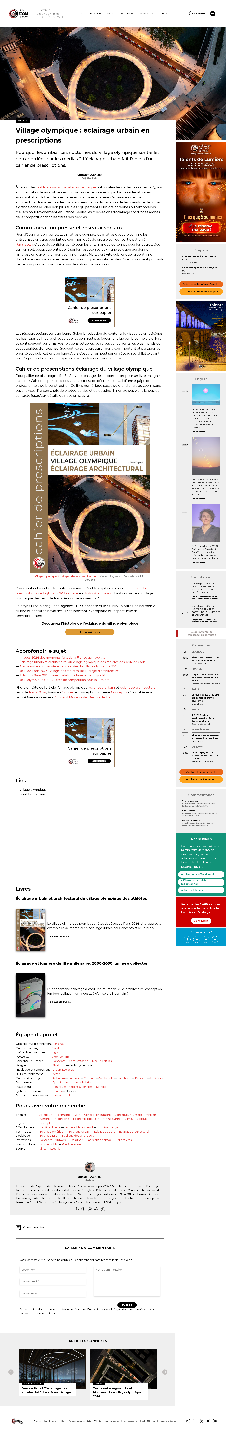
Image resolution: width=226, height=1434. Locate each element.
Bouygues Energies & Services (72, 1086)
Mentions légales (112, 1421)
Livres (110, 13)
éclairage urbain (102, 687)
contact (163, 13)
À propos (37, 1421)
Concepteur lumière (128, 1114)
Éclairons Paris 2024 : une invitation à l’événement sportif (62, 675)
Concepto (119, 692)
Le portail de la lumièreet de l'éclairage (50, 14)
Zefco (56, 1074)
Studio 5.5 (58, 1065)
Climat (129, 1118)
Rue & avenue (71, 1144)
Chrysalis (89, 1078)
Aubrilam (58, 1078)
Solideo (68, 692)
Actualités (76, 13)
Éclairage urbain (79, 1131)
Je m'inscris (201, 920)
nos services (127, 13)
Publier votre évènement (201, 779)
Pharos (57, 1091)
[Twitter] (90, 1209)
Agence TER (60, 1056)
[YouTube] (96, 1209)
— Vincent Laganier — (89, 174)
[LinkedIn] (103, 1209)
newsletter (146, 13)
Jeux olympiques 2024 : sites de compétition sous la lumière (64, 680)
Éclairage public (104, 1131)
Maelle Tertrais (102, 1061)
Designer (77, 1140)
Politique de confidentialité (80, 1421)
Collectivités (124, 1140)
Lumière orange (107, 1127)
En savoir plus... (60, 936)
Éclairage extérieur (52, 1131)
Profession (95, 13)
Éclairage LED (48, 1135)
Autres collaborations (194, 890)
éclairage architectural (138, 687)
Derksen (140, 1078)
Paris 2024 (24, 244)
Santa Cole (106, 1078)
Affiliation (98, 1421)
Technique (63, 1114)
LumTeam (124, 1078)
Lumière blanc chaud (79, 1127)
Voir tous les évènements (201, 772)
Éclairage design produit (78, 1135)
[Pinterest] (77, 1209)
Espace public (48, 1144)
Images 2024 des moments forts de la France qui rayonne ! (63, 657)
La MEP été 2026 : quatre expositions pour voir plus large (205, 698)
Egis (55, 1052)
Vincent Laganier (50, 1148)
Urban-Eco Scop (63, 1069)
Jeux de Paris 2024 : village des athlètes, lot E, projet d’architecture (69, 671)
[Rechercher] (212, 13)
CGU (62, 1421)
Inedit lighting (83, 1082)
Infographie (61, 1118)
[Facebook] (83, 1209)
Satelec (101, 1086)
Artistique (45, 1114)
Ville (77, 1114)
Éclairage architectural (134, 1131)
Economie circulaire (86, 1118)
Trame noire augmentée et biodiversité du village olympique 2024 (69, 666)
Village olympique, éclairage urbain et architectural (66, 576)
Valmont (74, 1078)
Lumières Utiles (62, 1095)
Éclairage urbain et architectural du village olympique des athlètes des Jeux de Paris (82, 662)
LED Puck (156, 1078)
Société (142, 1118)
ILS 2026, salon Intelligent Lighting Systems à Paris (203, 718)
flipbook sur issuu (98, 593)
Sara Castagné (78, 1061)
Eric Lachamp (188, 811)
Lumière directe (50, 1127)
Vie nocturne (112, 1118)
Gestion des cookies (129, 1421)
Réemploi (45, 1123)
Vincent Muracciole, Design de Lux (83, 697)
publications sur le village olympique (66, 187)
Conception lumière (97, 1114)
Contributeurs (50, 1421)
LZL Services (86, 1186)
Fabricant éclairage (99, 1140)
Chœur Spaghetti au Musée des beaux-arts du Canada (206, 755)
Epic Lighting (61, 1082)
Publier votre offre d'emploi (201, 291)
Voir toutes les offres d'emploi (201, 284)
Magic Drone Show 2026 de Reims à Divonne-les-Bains (205, 677)
